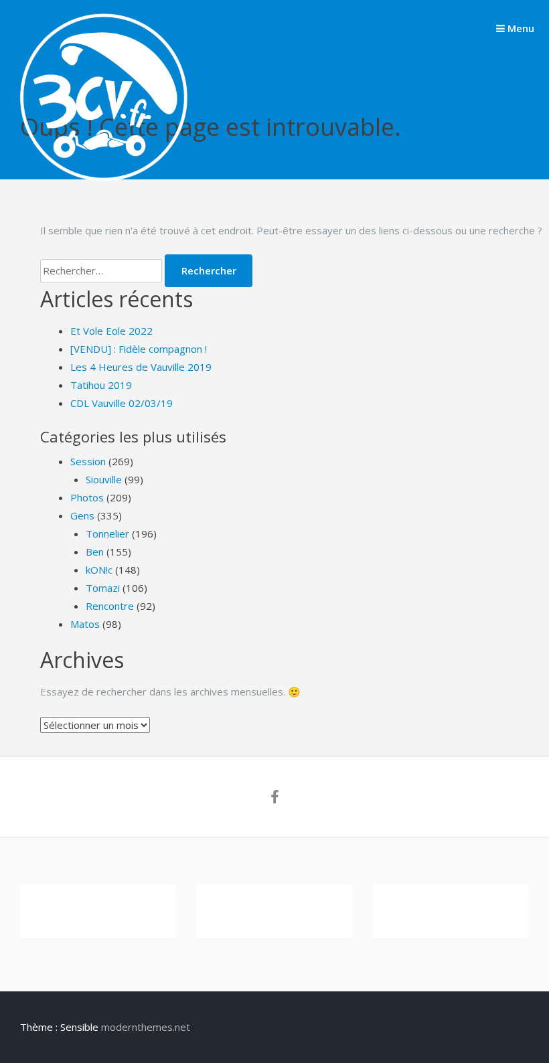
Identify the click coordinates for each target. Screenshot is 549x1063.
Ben (95, 551)
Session (88, 461)
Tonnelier (107, 533)
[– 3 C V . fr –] (103, 177)
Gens (82, 515)
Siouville (104, 479)
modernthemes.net (145, 1027)
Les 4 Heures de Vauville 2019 (141, 367)
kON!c (99, 569)
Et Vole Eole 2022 (111, 330)
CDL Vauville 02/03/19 (121, 403)
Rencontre (110, 605)
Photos (87, 497)
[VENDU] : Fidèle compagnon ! (138, 348)
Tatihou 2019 (101, 385)
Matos (85, 624)
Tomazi (103, 587)
